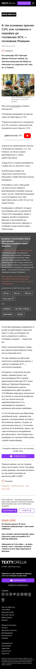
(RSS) (8, 610)
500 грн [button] (17, 293)
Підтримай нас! (7, 643)
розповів (16, 106)
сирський (6, 489)
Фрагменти (6, 612)
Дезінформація (7, 633)
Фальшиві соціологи (9, 630)
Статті (4, 610)
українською (17, 661)
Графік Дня (6, 648)
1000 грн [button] (28, 293)
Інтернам (5, 638)
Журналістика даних (9, 625)
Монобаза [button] (7, 314)
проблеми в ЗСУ (18, 486)
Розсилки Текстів (8, 615)
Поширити (8, 51)
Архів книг (5, 654)
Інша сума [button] (7, 299)
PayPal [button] (20, 314)
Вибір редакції (7, 618)
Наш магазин (6, 646)
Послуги (5, 628)
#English (5, 620)
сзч (28, 486)
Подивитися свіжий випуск (18, 585)
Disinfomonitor (7, 636)
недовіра (6, 486)
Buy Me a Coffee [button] (22, 309)
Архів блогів (6, 651)
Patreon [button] (6, 309)
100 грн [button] (6, 293)
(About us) (11, 607)
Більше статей (8, 520)
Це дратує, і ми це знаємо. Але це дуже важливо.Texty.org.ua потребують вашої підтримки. (16, 242)
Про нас (4, 607)
